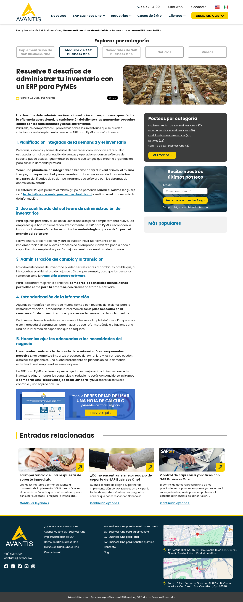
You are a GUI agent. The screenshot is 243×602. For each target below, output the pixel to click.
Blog (106, 552)
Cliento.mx (114, 597)
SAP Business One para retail (121, 537)
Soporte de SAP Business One (169, 145)
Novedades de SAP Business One (171, 130)
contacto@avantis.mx (18, 558)
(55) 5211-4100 (13, 554)
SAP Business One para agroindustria (126, 531)
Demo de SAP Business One (61, 542)
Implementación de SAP (59, 537)
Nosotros (58, 15)
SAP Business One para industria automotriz (131, 526)
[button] (35, 52)
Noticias (156, 140)
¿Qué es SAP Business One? (61, 526)
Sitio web (175, 7)
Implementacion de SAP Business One (175, 125)
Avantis (50, 98)
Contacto (199, 7)
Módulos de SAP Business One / (43, 30)
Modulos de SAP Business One (169, 135)
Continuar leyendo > (34, 503)
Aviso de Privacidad (198, 207)
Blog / (20, 30)
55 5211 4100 (150, 7)
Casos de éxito (149, 15)
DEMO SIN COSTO (210, 15)
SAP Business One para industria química (129, 542)
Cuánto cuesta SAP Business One (64, 531)
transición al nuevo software (63, 276)
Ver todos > (162, 155)
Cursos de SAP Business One (61, 547)
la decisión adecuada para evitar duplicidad (57, 194)
